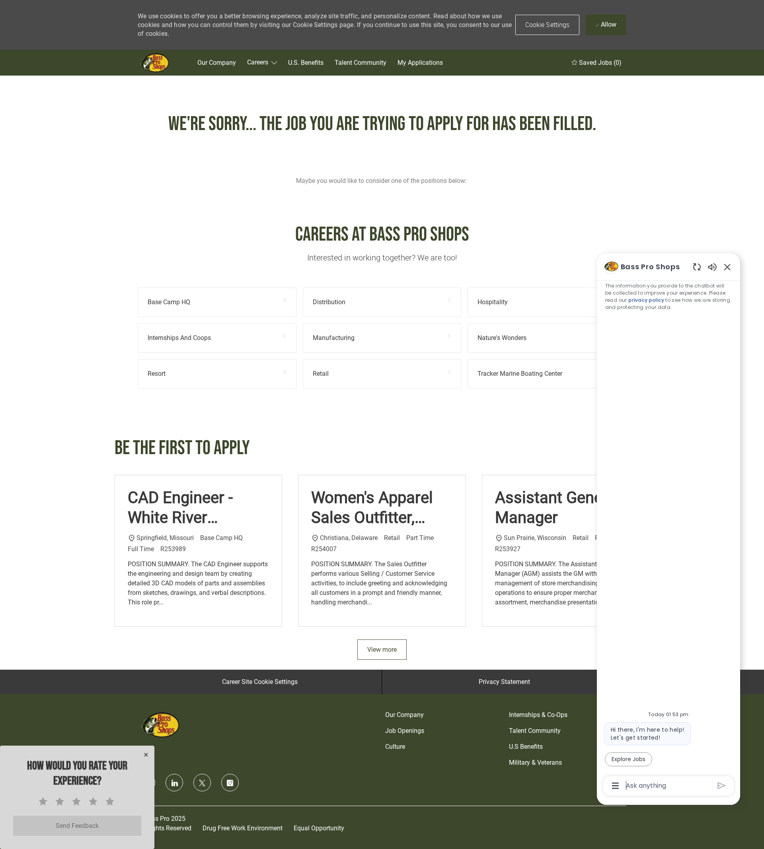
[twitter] (202, 782)
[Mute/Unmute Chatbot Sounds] (712, 266)
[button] (547, 25)
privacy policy (646, 300)
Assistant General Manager (557, 507)
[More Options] (615, 786)
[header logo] (155, 63)
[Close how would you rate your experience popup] (146, 755)
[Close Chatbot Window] (727, 266)
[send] (722, 786)
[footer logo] (161, 724)
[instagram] (230, 782)
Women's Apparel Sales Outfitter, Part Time (372, 508)
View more (382, 649)
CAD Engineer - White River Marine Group (180, 508)
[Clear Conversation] (697, 266)
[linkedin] (174, 782)
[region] (668, 526)
